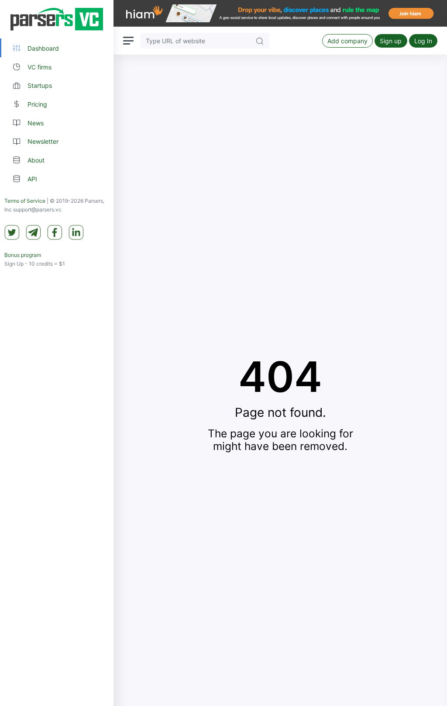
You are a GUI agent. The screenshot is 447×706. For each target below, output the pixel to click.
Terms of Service (24, 200)
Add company (347, 41)
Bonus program (22, 255)
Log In (423, 41)
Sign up (391, 41)
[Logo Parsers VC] (56, 19)
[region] (56, 353)
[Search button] (259, 40)
